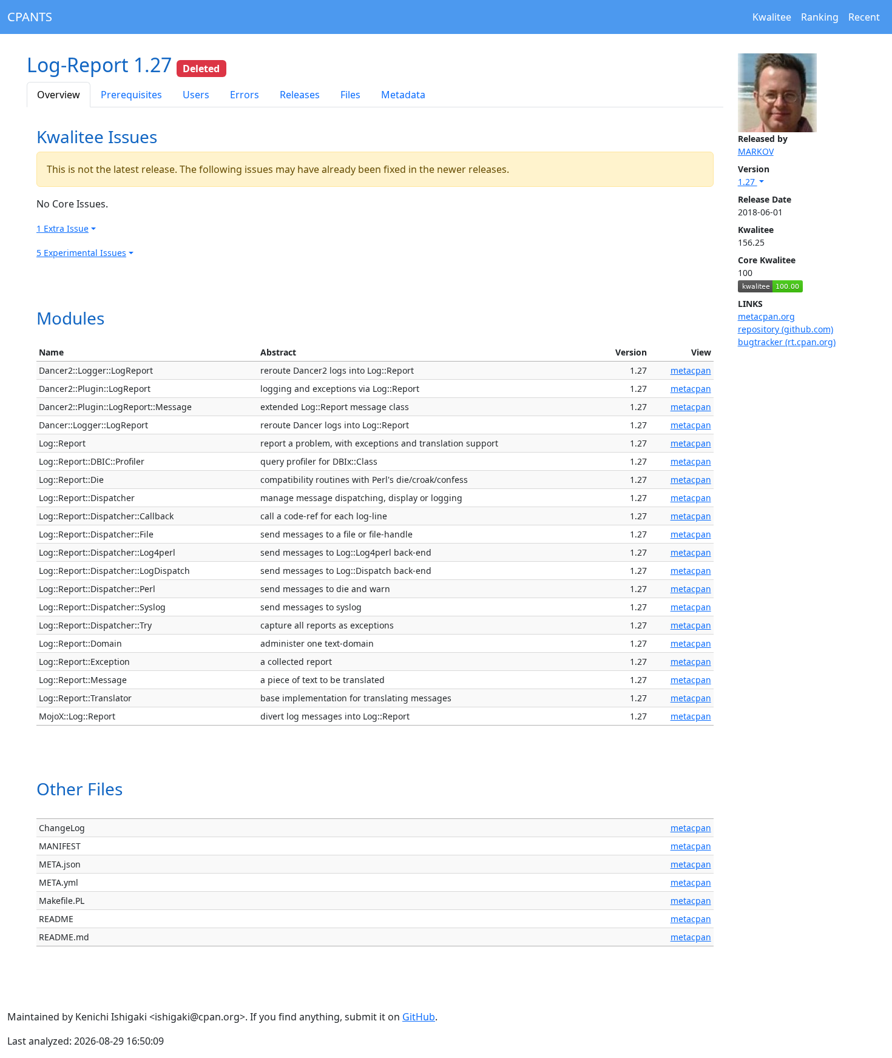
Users (196, 94)
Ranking (820, 17)
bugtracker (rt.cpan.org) (787, 342)
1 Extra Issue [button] (62, 228)
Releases (300, 94)
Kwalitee (771, 17)
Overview (58, 94)
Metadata (403, 94)
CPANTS (29, 16)
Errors (244, 94)
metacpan (691, 370)
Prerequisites (131, 94)
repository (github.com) (785, 329)
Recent (864, 17)
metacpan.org (766, 316)
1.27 (747, 181)
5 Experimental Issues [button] (81, 252)
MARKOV (756, 151)
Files (350, 94)
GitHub (418, 1016)
